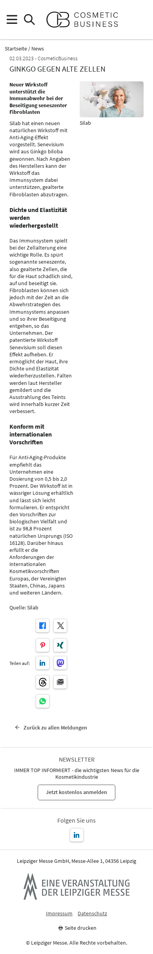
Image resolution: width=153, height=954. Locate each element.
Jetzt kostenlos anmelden (76, 792)
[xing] (60, 645)
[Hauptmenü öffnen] (11, 20)
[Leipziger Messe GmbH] (76, 886)
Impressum (59, 913)
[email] (60, 682)
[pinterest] (42, 645)
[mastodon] (60, 663)
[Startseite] (85, 19)
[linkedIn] (42, 663)
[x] (60, 625)
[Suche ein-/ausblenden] (29, 20)
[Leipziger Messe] (141, 20)
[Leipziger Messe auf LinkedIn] (77, 835)
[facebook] (42, 625)
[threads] (42, 682)
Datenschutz (92, 913)
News (37, 48)
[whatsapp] (42, 701)
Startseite (16, 48)
